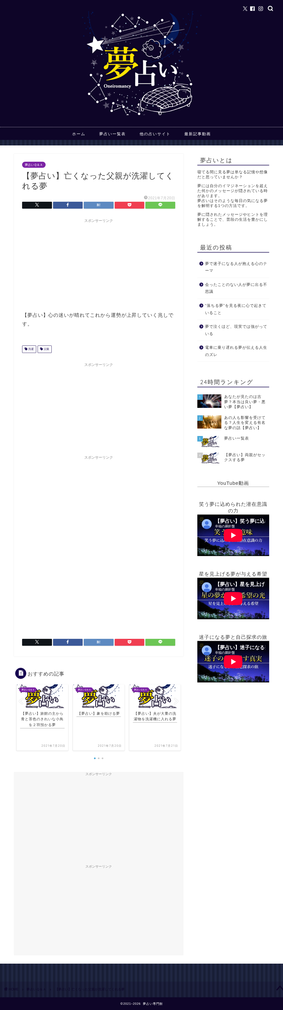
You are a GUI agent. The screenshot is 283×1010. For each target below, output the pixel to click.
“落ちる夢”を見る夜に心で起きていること (235, 309)
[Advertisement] (98, 264)
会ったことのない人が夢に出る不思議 (236, 288)
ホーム (78, 133)
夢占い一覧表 (112, 133)
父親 (46, 349)
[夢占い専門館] (141, 114)
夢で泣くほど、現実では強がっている (236, 330)
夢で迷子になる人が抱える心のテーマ (236, 267)
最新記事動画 (197, 133)
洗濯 (30, 349)
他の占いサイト (155, 133)
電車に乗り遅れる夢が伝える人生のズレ (236, 351)
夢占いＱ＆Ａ (34, 164)
